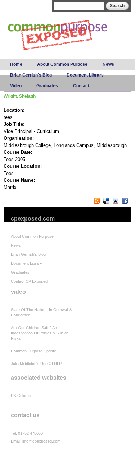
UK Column (21, 395)
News (108, 64)
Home (16, 64)
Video (16, 85)
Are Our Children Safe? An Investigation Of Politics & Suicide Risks (40, 333)
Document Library (85, 75)
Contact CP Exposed (29, 281)
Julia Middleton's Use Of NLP (36, 363)
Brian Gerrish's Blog (31, 75)
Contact (81, 85)
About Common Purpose (62, 64)
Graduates (47, 85)
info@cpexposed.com (41, 441)
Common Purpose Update (33, 351)
